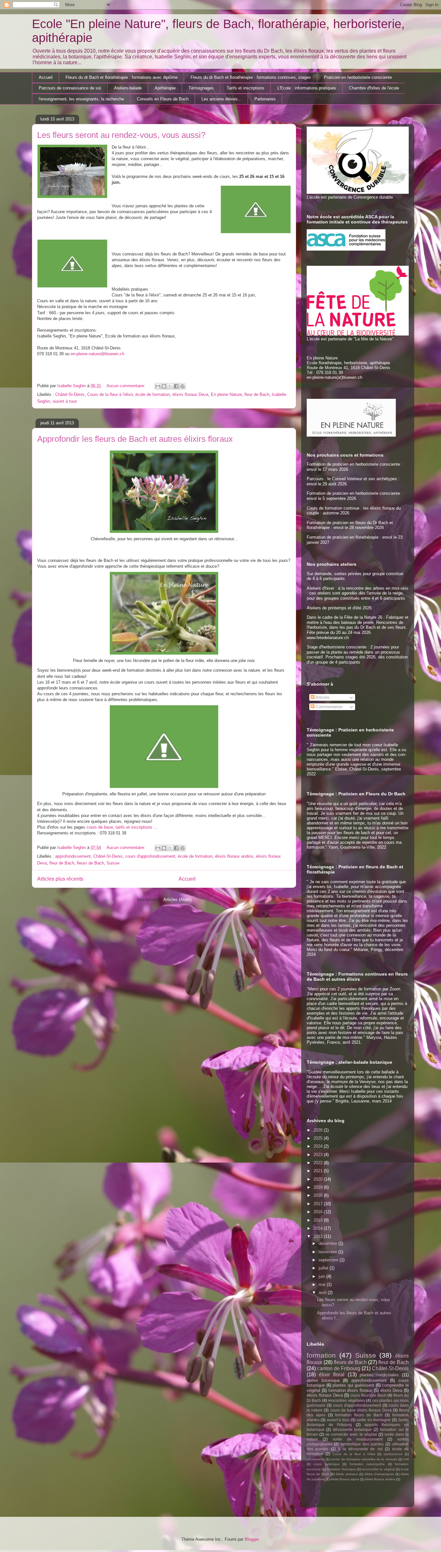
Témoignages (201, 88)
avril (323, 1292)
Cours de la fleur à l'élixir (110, 394)
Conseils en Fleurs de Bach (163, 99)
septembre (329, 1259)
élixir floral (331, 1374)
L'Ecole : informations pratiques (306, 88)
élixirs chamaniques (379, 1474)
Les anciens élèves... (221, 99)
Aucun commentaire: (127, 385)
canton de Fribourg (338, 1368)
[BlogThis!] (164, 386)
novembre (328, 1251)
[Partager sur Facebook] (176, 386)
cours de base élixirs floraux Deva (361, 1410)
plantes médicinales (379, 1374)
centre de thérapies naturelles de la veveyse (364, 1459)
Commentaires (328, 706)
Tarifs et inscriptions (245, 88)
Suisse (113, 863)
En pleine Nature (226, 394)
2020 (318, 1179)
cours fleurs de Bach (368, 1395)
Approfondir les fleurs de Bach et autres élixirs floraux (135, 439)
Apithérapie (165, 88)
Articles (322, 697)
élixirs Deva (391, 1390)
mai (323, 1284)
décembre (328, 1243)
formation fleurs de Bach (358, 1415)
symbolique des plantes (362, 1444)
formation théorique (341, 1469)
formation (321, 1355)
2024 (318, 1146)
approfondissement (73, 856)
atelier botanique (323, 1380)
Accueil (46, 77)
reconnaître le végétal (378, 1469)
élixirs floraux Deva (190, 394)
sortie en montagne (373, 1420)
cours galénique (326, 1464)
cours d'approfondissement (150, 856)
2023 (318, 1154)
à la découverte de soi (360, 1449)
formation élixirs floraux (350, 1390)
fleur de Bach (256, 394)
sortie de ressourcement (358, 1439)
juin (322, 1276)
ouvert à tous (65, 401)
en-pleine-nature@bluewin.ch (97, 353)
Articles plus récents (60, 879)
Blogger (252, 1539)
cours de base (100, 827)
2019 (318, 1187)
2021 (318, 1170)
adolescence (393, 1454)
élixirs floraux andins (234, 856)
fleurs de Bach (90, 863)
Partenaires (265, 99)
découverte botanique (352, 1429)
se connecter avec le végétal (351, 1434)
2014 (318, 1228)
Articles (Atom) (177, 899)
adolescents (316, 1459)
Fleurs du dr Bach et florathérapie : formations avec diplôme (122, 77)
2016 (318, 1211)
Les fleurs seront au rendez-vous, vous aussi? (121, 135)
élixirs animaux (347, 1474)
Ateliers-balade (128, 88)
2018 (318, 1195)
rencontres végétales (346, 1400)
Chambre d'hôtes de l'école (374, 88)
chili (406, 1459)
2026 (318, 1130)
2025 (318, 1138)
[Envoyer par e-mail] (158, 386)
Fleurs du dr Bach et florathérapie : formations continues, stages (250, 77)
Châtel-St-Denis (70, 394)
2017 (318, 1203)
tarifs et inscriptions (134, 827)
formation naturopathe (367, 1464)
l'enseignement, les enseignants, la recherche (81, 99)
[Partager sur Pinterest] (182, 386)
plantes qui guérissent (353, 1385)
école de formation (152, 394)
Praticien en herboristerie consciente (358, 77)
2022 (318, 1162)
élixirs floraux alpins (345, 1479)
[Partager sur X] (170, 386)
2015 (318, 1220)
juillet (324, 1268)
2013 (318, 1236)
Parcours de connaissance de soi (70, 88)
